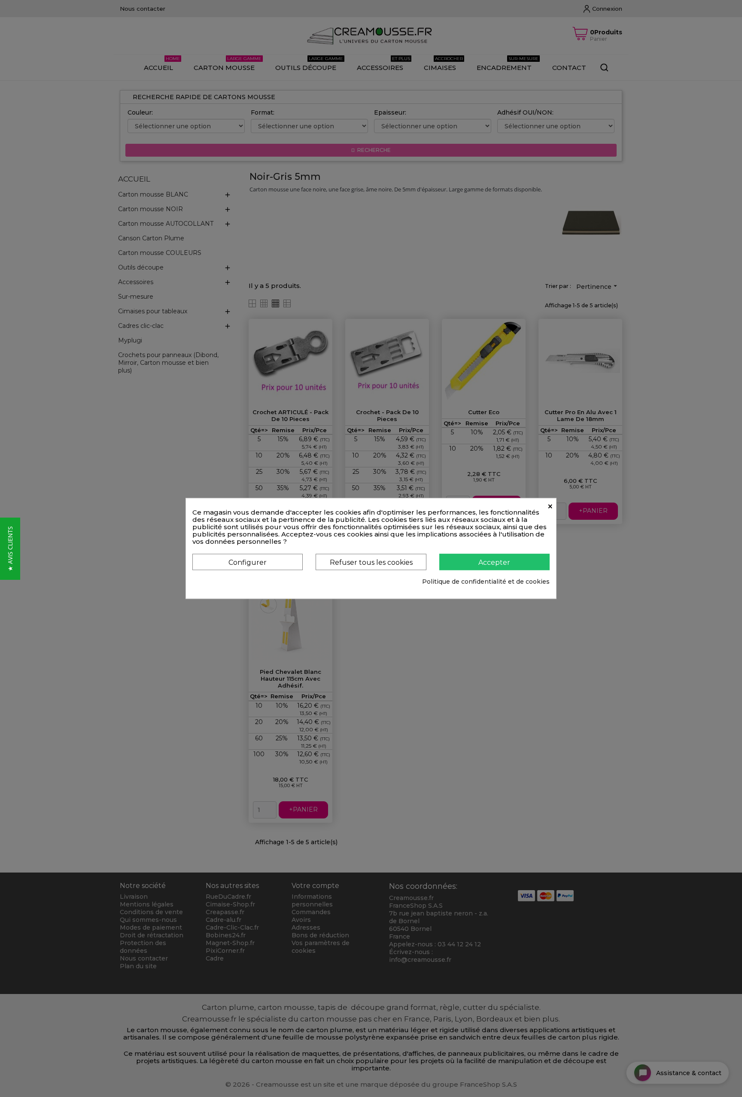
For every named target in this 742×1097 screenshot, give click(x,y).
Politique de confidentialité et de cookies (486, 582)
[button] (10, 549)
